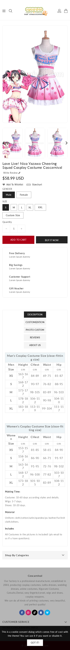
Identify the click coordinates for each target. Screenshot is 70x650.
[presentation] (3, 142)
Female (24, 194)
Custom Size (13, 215)
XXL (40, 207)
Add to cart (18, 239)
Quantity (7, 222)
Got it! (35, 642)
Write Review (10, 172)
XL (29, 207)
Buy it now (52, 240)
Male (8, 194)
